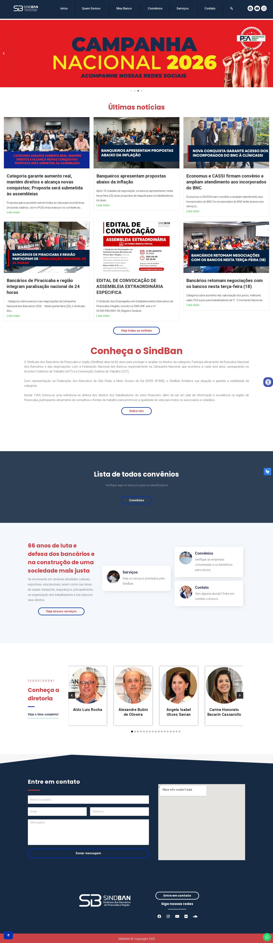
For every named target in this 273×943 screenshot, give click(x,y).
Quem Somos (91, 8)
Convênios (155, 8)
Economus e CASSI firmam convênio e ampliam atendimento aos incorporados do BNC (226, 181)
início (64, 8)
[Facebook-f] (159, 916)
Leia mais (13, 212)
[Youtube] (257, 8)
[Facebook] (250, 8)
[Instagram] (264, 8)
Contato (209, 8)
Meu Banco (124, 8)
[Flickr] (186, 916)
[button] (131, 90)
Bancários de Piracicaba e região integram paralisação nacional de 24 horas (43, 286)
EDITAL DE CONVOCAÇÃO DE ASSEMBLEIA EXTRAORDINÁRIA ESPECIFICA (129, 286)
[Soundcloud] (195, 916)
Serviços (183, 8)
